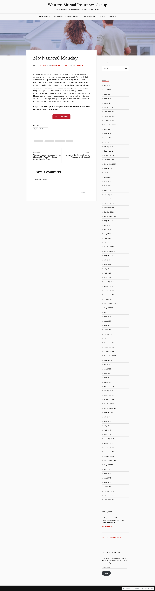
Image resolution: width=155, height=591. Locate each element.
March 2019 (108, 434)
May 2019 (107, 426)
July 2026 (107, 86)
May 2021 (107, 321)
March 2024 (108, 190)
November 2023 (109, 208)
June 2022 (107, 264)
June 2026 (107, 90)
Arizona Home (58, 17)
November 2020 (109, 347)
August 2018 (108, 465)
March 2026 (108, 103)
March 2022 (108, 277)
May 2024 (107, 181)
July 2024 (107, 173)
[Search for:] (115, 68)
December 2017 (109, 500)
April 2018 (107, 482)
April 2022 (107, 273)
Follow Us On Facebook (112, 537)
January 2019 (108, 443)
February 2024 (109, 195)
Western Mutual (44, 17)
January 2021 (108, 338)
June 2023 (107, 229)
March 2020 (108, 382)
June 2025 (107, 129)
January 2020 (108, 391)
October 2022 (109, 247)
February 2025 (109, 142)
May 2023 (107, 234)
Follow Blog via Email (111, 552)
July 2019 (107, 417)
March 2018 (108, 487)
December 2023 (109, 203)
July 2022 (107, 260)
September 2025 (110, 125)
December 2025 (109, 112)
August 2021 (108, 308)
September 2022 (110, 251)
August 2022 (108, 256)
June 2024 (107, 177)
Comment (83, 192)
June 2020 (107, 369)
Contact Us (112, 17)
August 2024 (108, 168)
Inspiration (39, 141)
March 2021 (108, 330)
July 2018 (107, 469)
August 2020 (108, 360)
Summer (69, 141)
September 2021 (110, 303)
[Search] (126, 68)
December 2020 (109, 343)
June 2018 (107, 474)
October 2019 (109, 404)
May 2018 (107, 478)
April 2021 (107, 325)
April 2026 (107, 99)
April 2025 (107, 133)
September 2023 (110, 216)
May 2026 (107, 94)
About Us (102, 17)
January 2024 (108, 199)
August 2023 (108, 221)
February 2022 (109, 282)
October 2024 (109, 160)
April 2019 (107, 430)
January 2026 (108, 107)
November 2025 (109, 116)
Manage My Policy (89, 17)
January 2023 (108, 242)
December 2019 (109, 395)
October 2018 (109, 456)
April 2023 (107, 238)
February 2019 (109, 439)
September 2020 (110, 356)
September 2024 (110, 164)
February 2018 (109, 491)
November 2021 (109, 295)
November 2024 (109, 155)
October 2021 (109, 299)
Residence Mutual (73, 17)
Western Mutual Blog (59, 65)
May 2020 (107, 373)
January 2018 (108, 495)
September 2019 (110, 408)
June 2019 (107, 421)
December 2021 (109, 290)
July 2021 (107, 312)
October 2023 (109, 212)
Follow (106, 573)
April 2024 (107, 186)
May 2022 (107, 269)
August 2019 (108, 412)
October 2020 (109, 351)
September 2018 (110, 460)
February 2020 (109, 386)
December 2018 (109, 447)
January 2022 (108, 286)
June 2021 (107, 317)
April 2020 (107, 378)
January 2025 (108, 147)
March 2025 (108, 138)
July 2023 (107, 225)
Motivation (49, 141)
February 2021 (109, 334)
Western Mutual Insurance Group (77, 5)
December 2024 (109, 151)
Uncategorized (77, 65)
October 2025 (109, 120)
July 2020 (107, 365)
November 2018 (109, 452)
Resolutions (60, 141)
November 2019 (109, 399)
